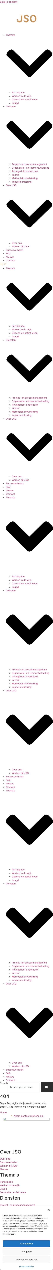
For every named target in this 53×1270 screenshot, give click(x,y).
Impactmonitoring (22, 181)
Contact (10, 260)
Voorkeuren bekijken (26, 1259)
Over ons (17, 242)
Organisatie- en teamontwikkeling (30, 167)
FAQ (8, 253)
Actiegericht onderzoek (25, 171)
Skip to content (8, 1)
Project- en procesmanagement (29, 164)
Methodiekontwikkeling (25, 178)
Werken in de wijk (21, 95)
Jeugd (15, 102)
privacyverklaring (26, 1266)
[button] (48, 1209)
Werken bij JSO (20, 246)
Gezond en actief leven (25, 99)
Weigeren (26, 1251)
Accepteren (26, 1243)
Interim (15, 174)
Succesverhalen (14, 249)
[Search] (47, 1087)
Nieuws (10, 256)
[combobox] (24, 1087)
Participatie (18, 92)
